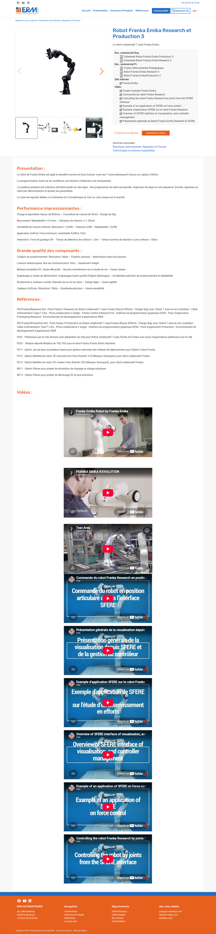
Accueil (86, 10)
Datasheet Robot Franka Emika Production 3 (148, 56)
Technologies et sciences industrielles (134, 150)
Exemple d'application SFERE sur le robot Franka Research (155, 109)
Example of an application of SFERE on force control (152, 105)
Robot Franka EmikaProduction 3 (142, 75)
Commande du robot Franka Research (144, 94)
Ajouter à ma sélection (128, 133)
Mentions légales (80, 931)
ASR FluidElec (118, 921)
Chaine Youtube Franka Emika (139, 90)
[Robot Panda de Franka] (60, 71)
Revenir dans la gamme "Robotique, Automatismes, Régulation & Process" (49, 20)
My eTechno (117, 918)
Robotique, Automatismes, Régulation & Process (139, 146)
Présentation (100, 10)
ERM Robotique (119, 911)
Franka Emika (130, 83)
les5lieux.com (166, 918)
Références (142, 10)
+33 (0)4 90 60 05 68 (27, 918)
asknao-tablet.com (168, 914)
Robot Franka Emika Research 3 (141, 71)
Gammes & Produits (121, 10)
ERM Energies (118, 914)
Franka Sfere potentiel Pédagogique (144, 67)
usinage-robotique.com (170, 911)
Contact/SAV (161, 10)
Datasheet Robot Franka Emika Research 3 (147, 60)
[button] (195, 10)
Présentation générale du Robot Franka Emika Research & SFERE (159, 121)
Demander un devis (155, 133)
